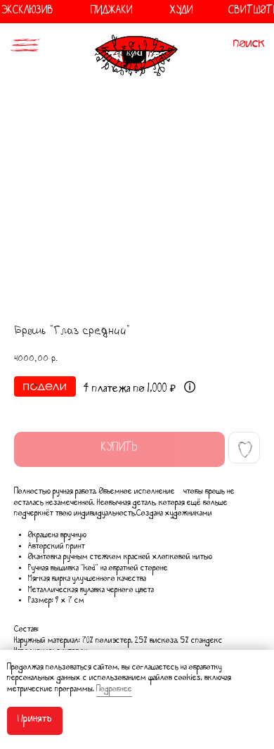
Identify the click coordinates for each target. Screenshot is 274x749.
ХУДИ (181, 12)
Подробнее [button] (114, 690)
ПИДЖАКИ (112, 12)
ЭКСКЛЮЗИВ (27, 12)
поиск (249, 46)
